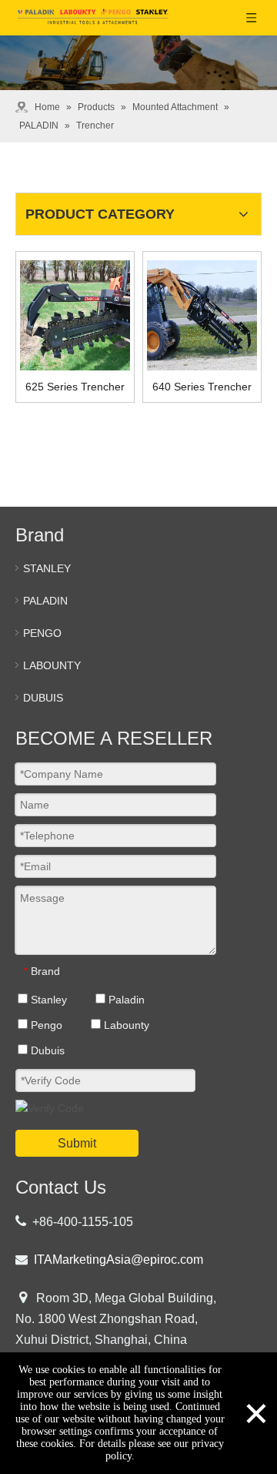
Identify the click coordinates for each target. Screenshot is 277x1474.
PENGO (42, 633)
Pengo (45, 1025)
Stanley (47, 999)
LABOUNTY (52, 665)
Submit (77, 1143)
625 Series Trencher (75, 386)
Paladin (125, 999)
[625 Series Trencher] (75, 315)
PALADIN (45, 601)
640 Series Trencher (202, 386)
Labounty (125, 1025)
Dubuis (46, 1050)
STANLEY (47, 568)
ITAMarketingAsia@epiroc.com (118, 1259)
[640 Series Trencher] (202, 315)
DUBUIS (43, 698)
